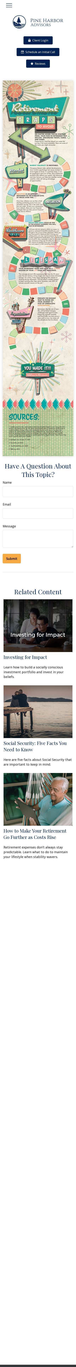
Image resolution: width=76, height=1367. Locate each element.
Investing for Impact (25, 657)
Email (7, 504)
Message (9, 526)
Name (7, 482)
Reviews (40, 64)
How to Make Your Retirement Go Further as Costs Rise (35, 833)
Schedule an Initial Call (40, 52)
